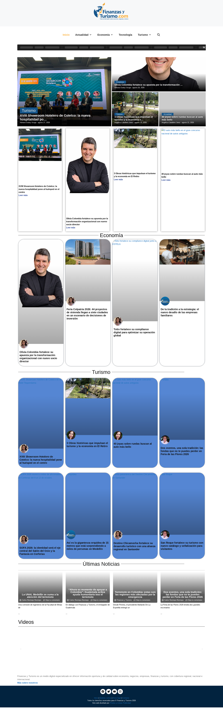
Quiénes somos (105, 698)
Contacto (125, 698)
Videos (26, 622)
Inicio (66, 34)
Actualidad (81, 34)
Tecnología (125, 34)
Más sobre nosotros (27, 683)
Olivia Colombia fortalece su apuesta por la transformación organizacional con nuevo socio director (87, 221)
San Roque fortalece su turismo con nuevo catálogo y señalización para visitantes (182, 545)
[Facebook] (102, 691)
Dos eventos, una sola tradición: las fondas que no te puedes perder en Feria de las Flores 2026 (182, 451)
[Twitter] (108, 691)
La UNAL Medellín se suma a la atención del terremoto (40, 595)
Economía (103, 34)
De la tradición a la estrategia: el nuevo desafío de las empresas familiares (180, 312)
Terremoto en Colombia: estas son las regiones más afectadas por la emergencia (135, 594)
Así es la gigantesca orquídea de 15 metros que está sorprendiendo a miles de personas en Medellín (88, 545)
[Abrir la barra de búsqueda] (158, 34)
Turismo (143, 34)
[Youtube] (114, 691)
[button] (20, 649)
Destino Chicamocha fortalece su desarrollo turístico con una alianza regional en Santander (134, 546)
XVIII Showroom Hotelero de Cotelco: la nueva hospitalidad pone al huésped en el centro (39, 189)
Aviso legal (117, 698)
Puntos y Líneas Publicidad (120, 703)
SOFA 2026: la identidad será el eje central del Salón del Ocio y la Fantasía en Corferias (40, 550)
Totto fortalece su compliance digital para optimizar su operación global (134, 332)
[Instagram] (120, 691)
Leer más (23, 195)
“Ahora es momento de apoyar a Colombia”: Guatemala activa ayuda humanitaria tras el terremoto (88, 593)
